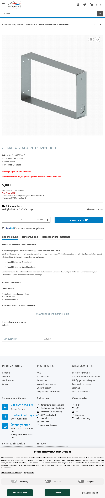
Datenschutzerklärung (11, 472)
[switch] (14, 481)
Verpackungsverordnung (48, 391)
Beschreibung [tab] (10, 236)
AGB (39, 372)
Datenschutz (43, 376)
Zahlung (6, 384)
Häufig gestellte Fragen (83, 380)
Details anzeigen (90, 492)
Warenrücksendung (81, 391)
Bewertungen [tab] (30, 236)
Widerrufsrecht (44, 387)
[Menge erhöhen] (47, 219)
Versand (21, 190)
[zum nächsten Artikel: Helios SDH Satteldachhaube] (100, 24)
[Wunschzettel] (84, 4)
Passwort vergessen (81, 384)
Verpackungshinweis (46, 384)
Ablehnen (57, 493)
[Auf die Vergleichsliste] (91, 39)
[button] (78, 4)
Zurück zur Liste (9, 24)
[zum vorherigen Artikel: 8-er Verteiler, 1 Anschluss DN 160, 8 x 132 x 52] (95, 24)
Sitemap (76, 387)
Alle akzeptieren (20, 493)
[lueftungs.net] (14, 5)
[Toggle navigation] (3, 1)
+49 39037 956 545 (22, 405)
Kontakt (6, 372)
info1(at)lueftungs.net (22, 415)
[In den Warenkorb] (4, 33)
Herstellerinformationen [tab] (56, 236)
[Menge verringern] (5, 219)
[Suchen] (100, 13)
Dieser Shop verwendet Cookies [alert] (52, 451)
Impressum (42, 380)
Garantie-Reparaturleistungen (86, 376)
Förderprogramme (81, 372)
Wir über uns (8, 380)
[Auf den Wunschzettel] (97, 39)
